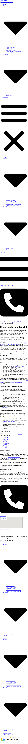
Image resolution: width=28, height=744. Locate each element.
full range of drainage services (13, 458)
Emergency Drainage (11, 50)
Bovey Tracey (6, 441)
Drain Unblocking (10, 47)
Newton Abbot (6, 437)
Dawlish (5, 444)
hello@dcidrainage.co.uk (16, 382)
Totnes (4, 440)
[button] (14, 127)
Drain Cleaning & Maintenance (13, 51)
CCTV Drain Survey (11, 48)
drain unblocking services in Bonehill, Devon (13, 343)
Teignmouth (6, 443)
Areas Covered (9, 95)
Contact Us (5, 97)
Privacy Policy (23, 534)
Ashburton (5, 439)
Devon (20, 434)
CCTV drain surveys (18, 366)
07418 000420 (4, 407)
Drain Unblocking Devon (20, 322)
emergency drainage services (10, 421)
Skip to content (3, 0)
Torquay (5, 445)
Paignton (5, 447)
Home (4, 4)
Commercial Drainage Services (13, 52)
